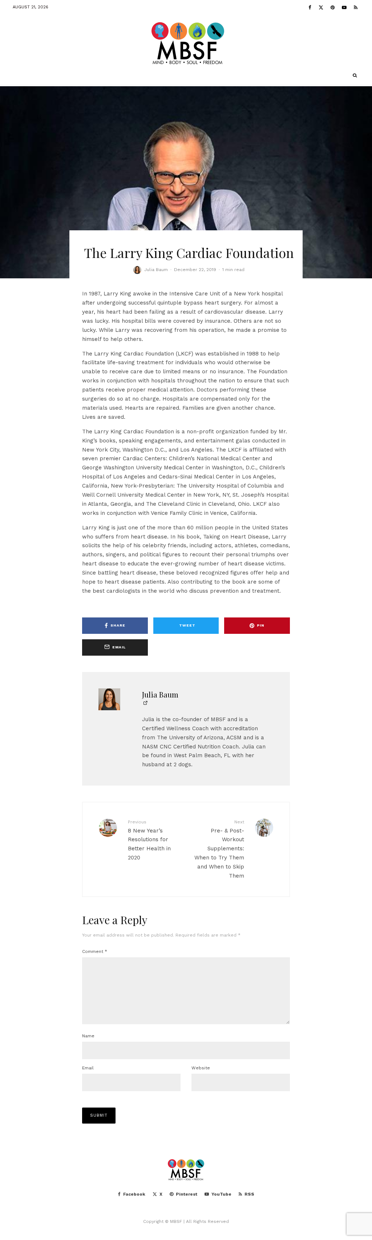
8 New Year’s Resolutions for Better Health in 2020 (149, 840)
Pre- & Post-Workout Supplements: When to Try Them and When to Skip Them (219, 849)
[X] (321, 7)
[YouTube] (344, 7)
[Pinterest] (332, 7)
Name (88, 1035)
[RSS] (355, 7)
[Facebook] (310, 7)
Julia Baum (156, 269)
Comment (94, 951)
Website (200, 1067)
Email (88, 1067)
